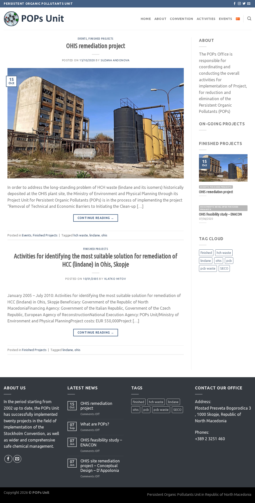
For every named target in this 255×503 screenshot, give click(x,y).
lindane (94, 235)
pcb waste (207, 268)
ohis (104, 235)
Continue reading (95, 217)
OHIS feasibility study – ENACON (101, 442)
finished (206, 252)
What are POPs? (94, 424)
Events (225, 18)
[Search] (249, 18)
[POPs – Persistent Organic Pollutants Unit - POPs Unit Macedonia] (41, 18)
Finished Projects (101, 38)
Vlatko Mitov (115, 278)
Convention (181, 18)
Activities (206, 18)
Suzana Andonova (115, 60)
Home (146, 18)
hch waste (80, 235)
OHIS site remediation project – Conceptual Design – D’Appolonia (100, 466)
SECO (224, 268)
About (160, 18)
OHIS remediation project (95, 45)
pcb (229, 260)
